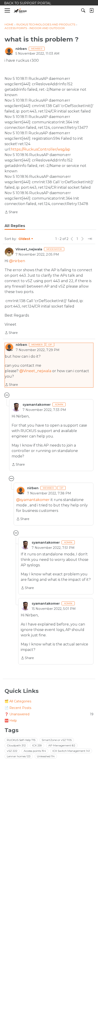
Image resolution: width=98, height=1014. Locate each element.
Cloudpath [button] (16, 745)
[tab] (15, 226)
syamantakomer (37, 405)
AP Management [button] (61, 745)
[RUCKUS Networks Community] (20, 10)
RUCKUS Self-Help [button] (21, 740)
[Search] (83, 10)
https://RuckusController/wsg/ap (40, 149)
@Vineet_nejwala (35, 371)
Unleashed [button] (46, 756)
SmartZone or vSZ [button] (57, 740)
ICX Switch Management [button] (71, 751)
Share (11, 212)
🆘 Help (11, 720)
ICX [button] (37, 745)
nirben (21, 49)
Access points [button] (35, 751)
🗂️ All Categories (18, 701)
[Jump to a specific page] (89, 238)
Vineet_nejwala (28, 249)
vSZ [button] (12, 751)
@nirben (17, 261)
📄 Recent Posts (18, 708)
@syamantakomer (33, 500)
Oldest (24, 239)
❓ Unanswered (49, 714)
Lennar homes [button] (19, 756)
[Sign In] (91, 10)
